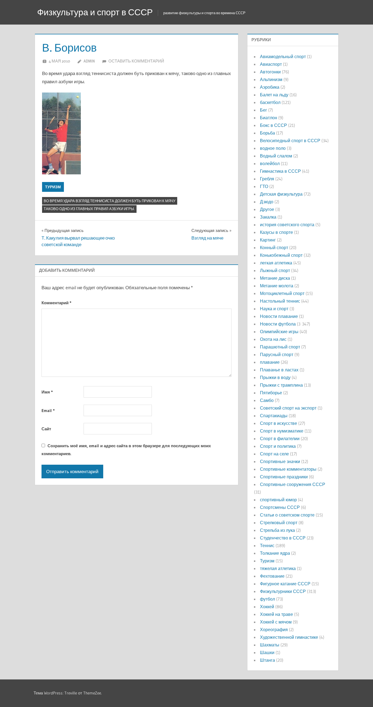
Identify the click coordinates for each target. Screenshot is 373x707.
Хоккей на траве (276, 614)
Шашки (267, 652)
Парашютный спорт (280, 347)
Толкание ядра (275, 553)
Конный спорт (274, 247)
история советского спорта (287, 224)
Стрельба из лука (277, 530)
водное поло (273, 148)
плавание (270, 362)
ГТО (264, 186)
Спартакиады (274, 415)
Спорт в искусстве (278, 423)
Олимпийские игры (279, 331)
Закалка (268, 217)
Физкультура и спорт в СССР (95, 12)
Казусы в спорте (276, 232)
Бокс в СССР (273, 125)
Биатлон (268, 117)
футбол (267, 599)
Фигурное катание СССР (285, 583)
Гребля (267, 178)
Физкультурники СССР (283, 591)
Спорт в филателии (280, 438)
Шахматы (269, 645)
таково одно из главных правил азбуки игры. (89, 209)
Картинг (268, 240)
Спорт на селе (274, 454)
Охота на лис (273, 339)
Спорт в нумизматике (281, 431)
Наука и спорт (274, 308)
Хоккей (267, 606)
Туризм (53, 186)
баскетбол (270, 102)
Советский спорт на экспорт (288, 408)
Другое (267, 209)
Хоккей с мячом (276, 622)
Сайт (46, 428)
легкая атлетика (276, 263)
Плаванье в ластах (279, 369)
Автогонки (270, 71)
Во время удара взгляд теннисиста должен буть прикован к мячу (109, 201)
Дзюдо (266, 201)
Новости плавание (279, 316)
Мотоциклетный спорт (282, 293)
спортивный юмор (278, 499)
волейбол (270, 163)
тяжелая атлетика (278, 568)
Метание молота (276, 285)
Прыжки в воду (275, 377)
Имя (47, 392)
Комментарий (56, 302)
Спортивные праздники (284, 476)
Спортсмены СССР (280, 507)
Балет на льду (274, 94)
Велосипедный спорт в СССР (290, 140)
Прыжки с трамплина (281, 385)
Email (48, 410)
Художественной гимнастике (289, 637)
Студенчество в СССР (283, 538)
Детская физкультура (281, 194)
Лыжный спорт (275, 270)
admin (89, 61)
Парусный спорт (276, 354)
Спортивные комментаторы (288, 469)
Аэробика (269, 87)
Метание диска (275, 278)
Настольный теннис (280, 301)
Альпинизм (271, 79)
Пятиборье (271, 392)
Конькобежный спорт (281, 255)
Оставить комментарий (136, 61)
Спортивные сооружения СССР (292, 484)
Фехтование (272, 576)
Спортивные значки (280, 461)
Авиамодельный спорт (283, 56)
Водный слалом (276, 156)
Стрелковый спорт (278, 522)
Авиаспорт (271, 64)
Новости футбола (278, 324)
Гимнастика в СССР (280, 171)
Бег (263, 110)
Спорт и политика (278, 446)
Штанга (267, 660)
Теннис (267, 545)
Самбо (267, 400)
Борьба (267, 133)
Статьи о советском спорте (287, 515)
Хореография (274, 629)
